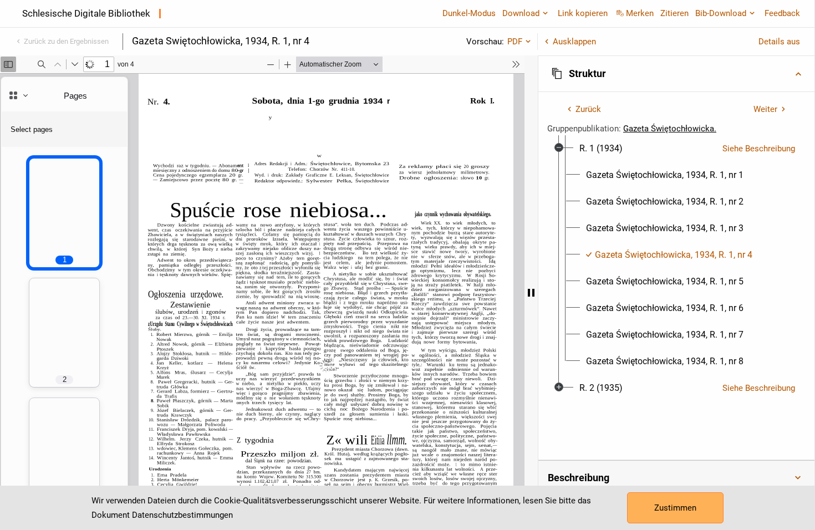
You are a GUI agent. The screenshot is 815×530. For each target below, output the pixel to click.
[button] (676, 73)
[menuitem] (600, 148)
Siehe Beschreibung (758, 149)
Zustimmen (675, 508)
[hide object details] (531, 292)
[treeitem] (676, 255)
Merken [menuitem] (640, 13)
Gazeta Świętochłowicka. (669, 129)
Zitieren (674, 13)
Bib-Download (720, 13)
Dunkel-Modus (469, 13)
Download (520, 13)
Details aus (779, 42)
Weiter (765, 109)
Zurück (588, 109)
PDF (514, 42)
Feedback (782, 13)
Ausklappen (574, 42)
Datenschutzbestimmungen (182, 515)
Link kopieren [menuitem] (583, 13)
